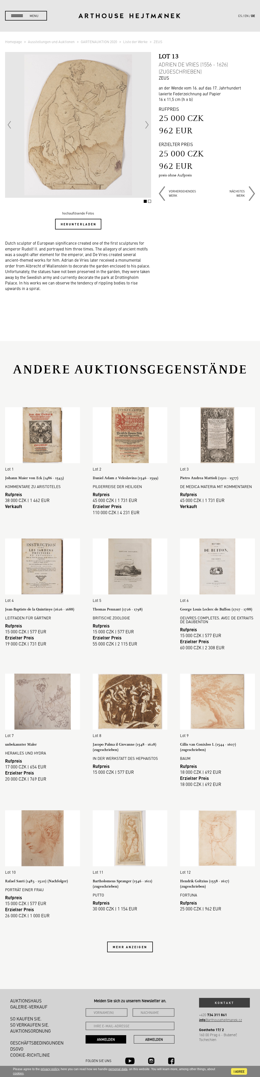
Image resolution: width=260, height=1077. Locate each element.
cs (240, 16)
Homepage (14, 41)
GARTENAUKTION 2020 (99, 41)
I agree (239, 1071)
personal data (117, 1069)
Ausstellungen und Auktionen (51, 41)
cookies (18, 1073)
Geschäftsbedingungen (36, 1043)
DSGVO (16, 1049)
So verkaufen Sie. (29, 1025)
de (253, 15)
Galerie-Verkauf (28, 1007)
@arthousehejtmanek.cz (220, 1019)
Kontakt (224, 1002)
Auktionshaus (26, 1001)
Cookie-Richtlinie (30, 1055)
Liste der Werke (135, 41)
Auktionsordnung (30, 1031)
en (247, 16)
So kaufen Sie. (26, 1019)
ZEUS (158, 41)
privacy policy (50, 1069)
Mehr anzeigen (130, 947)
